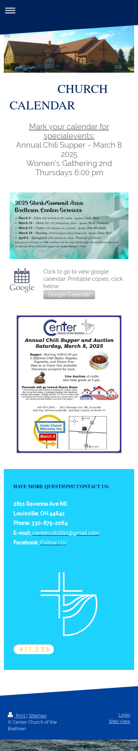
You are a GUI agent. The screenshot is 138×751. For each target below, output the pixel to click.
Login (124, 715)
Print (20, 715)
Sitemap (37, 715)
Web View (119, 721)
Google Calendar (69, 295)
